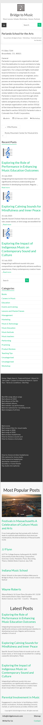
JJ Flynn (7, 549)
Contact (37, 721)
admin (7, 118)
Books (4, 294)
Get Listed (5, 380)
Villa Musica (11, 127)
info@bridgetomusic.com (12, 716)
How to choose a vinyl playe (12, 439)
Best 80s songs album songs (12, 397)
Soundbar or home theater (11, 464)
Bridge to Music (21, 15)
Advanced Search (25, 380)
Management (7, 315)
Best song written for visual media (14, 428)
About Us (34, 378)
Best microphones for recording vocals (16, 408)
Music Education (8, 328)
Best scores (6, 426)
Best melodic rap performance (13, 405)
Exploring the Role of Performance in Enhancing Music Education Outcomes (20, 166)
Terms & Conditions (13, 383)
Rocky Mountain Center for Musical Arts (20, 134)
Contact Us (15, 380)
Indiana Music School (15, 570)
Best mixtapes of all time (11, 410)
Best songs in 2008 (8, 430)
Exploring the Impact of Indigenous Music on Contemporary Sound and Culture (19, 249)
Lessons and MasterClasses (13, 311)
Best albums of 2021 (9, 399)
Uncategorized (8, 361)
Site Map (25, 383)
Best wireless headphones (11, 434)
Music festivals (8, 332)
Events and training (10, 307)
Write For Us (7, 721)
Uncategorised (8, 357)
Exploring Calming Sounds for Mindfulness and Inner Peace (21, 208)
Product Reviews (9, 349)
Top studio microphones (11, 466)
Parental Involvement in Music (21, 697)
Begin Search (12, 378)
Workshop (36, 118)
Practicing (6, 345)
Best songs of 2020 (9, 432)
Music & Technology (10, 323)
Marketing (6, 319)
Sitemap (37, 716)
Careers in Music (8, 298)
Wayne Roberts (11, 589)
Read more (6, 187)
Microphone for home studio (12, 457)
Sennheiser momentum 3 (11, 461)
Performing (6, 340)
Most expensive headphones (12, 459)
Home (4, 378)
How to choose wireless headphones (15, 455)
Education (6, 302)
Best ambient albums (9, 403)
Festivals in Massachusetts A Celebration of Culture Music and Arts (20, 524)
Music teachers (8, 336)
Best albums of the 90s (10, 401)
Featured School (24, 378)
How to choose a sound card (12, 437)
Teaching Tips (7, 353)
